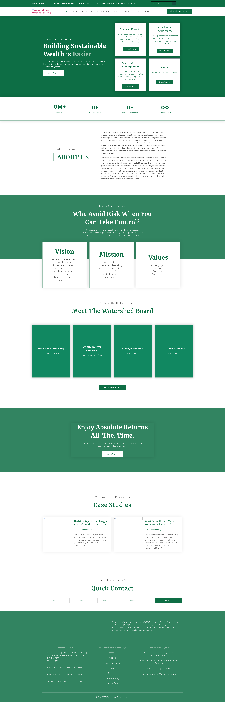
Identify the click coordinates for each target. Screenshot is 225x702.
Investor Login (103, 11)
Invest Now (130, 49)
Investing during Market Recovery (159, 674)
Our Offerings (87, 11)
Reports (127, 11)
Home (66, 11)
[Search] (174, 3)
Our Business (112, 663)
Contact (146, 11)
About (75, 11)
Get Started (130, 86)
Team (137, 11)
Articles (117, 11)
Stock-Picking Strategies (159, 668)
